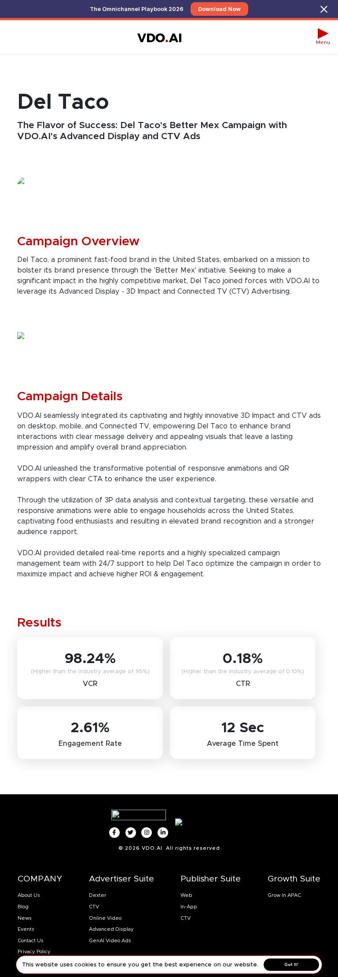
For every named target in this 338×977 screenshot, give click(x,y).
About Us (29, 895)
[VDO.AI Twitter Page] (130, 832)
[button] (323, 37)
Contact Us (31, 940)
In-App (188, 906)
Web (186, 895)
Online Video (105, 918)
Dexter (98, 895)
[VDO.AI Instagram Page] (146, 832)
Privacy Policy (34, 951)
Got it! (291, 964)
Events (26, 929)
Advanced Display (111, 929)
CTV (94, 906)
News (25, 918)
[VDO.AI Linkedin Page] (163, 832)
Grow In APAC (284, 895)
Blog (23, 906)
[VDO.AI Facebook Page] (114, 832)
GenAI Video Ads (110, 940)
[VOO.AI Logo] (159, 37)
